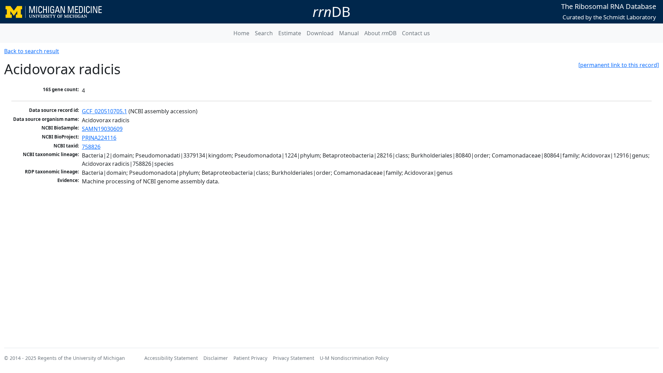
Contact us (416, 33)
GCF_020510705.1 (104, 111)
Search (264, 33)
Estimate (289, 33)
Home (241, 33)
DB (331, 11)
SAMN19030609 (102, 129)
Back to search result (31, 51)
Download (320, 33)
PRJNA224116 (99, 138)
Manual (349, 33)
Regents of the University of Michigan (81, 358)
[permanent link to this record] (618, 65)
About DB (380, 33)
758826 (91, 147)
